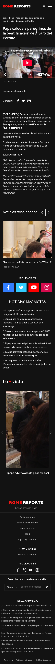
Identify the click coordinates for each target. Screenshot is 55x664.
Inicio (5, 18)
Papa (11, 18)
